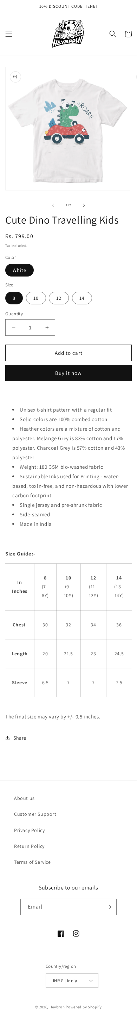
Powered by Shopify (84, 1006)
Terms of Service (32, 862)
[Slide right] (84, 205)
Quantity (14, 314)
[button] (9, 34)
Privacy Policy (29, 830)
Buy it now (68, 373)
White (19, 270)
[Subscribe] (108, 907)
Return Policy (29, 846)
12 (58, 298)
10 (36, 298)
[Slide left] (53, 205)
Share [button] (19, 738)
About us (24, 798)
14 (82, 298)
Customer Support (35, 814)
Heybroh (57, 1006)
